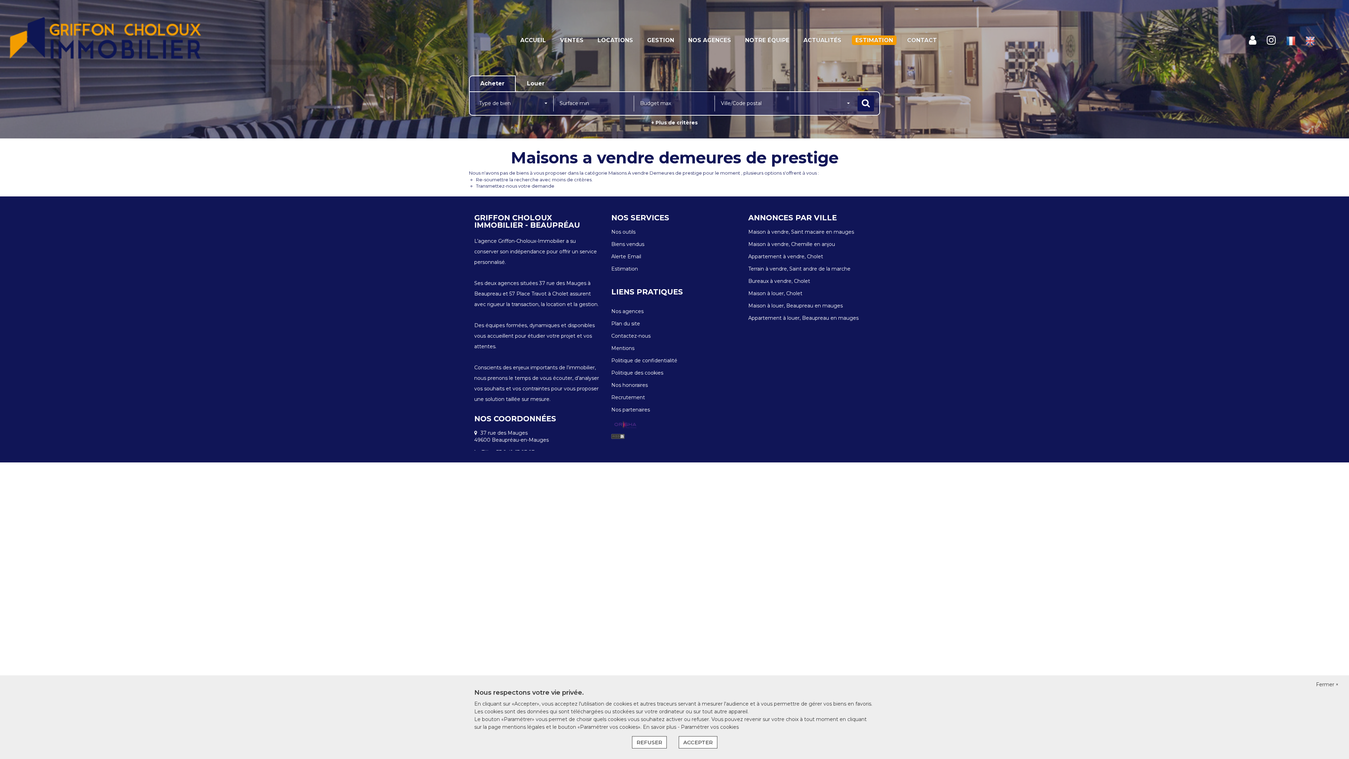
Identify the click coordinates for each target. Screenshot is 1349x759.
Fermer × (1327, 684)
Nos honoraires (629, 385)
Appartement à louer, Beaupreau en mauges (803, 318)
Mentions (622, 348)
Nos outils (623, 232)
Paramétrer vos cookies (710, 727)
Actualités (822, 40)
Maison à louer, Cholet (775, 293)
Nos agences (709, 40)
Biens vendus (627, 244)
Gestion (660, 40)
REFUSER (649, 742)
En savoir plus (660, 727)
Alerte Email (626, 256)
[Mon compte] (1252, 40)
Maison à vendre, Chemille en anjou (791, 244)
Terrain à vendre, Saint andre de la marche (799, 269)
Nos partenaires (630, 410)
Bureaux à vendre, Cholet (779, 281)
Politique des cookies (637, 373)
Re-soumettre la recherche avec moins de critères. (534, 179)
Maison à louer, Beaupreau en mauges (795, 306)
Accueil (533, 40)
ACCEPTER (698, 742)
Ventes (572, 40)
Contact (922, 40)
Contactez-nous (631, 336)
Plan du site (625, 323)
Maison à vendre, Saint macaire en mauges (801, 232)
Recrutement (628, 397)
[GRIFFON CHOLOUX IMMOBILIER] (121, 40)
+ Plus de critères (674, 122)
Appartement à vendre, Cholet (785, 256)
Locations (615, 40)
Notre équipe (767, 40)
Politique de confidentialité (644, 360)
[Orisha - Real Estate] (625, 425)
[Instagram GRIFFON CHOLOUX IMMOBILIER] (1271, 40)
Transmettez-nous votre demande (515, 186)
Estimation (874, 40)
